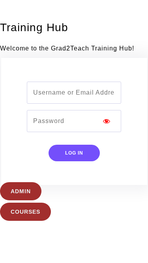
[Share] (57, 226)
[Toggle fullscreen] (34, 226)
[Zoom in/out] (10, 226)
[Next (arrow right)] (34, 240)
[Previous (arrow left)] (10, 240)
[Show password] (106, 121)
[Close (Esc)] (80, 226)
